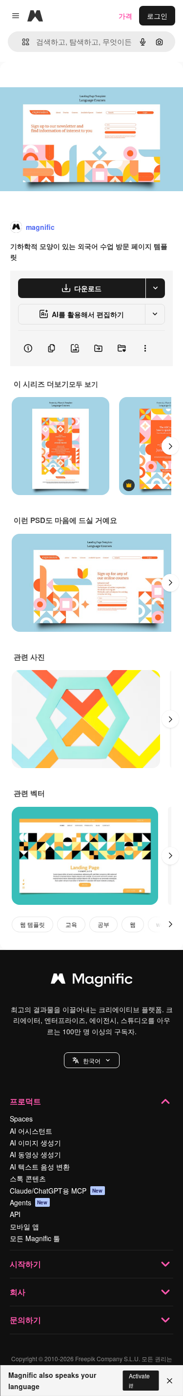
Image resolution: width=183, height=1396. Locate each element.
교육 (71, 924)
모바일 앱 (24, 1226)
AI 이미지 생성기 (35, 1142)
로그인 (157, 16)
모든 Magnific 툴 (35, 1238)
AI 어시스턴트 (31, 1131)
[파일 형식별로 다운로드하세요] (155, 288)
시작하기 (25, 1264)
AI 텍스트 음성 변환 (40, 1167)
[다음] (170, 446)
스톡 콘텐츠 (28, 1178)
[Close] (169, 1381)
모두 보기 (83, 384)
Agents (29, 1202)
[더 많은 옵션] (145, 348)
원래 (56, 84)
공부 (103, 924)
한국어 (92, 1060)
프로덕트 (25, 1101)
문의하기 (25, 1319)
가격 (125, 16)
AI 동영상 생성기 (35, 1154)
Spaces (21, 1118)
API (15, 1214)
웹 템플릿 (32, 924)
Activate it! (139, 1380)
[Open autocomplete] (21, 42)
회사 (17, 1291)
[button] (92, 1060)
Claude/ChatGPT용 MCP (56, 1191)
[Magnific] (92, 980)
